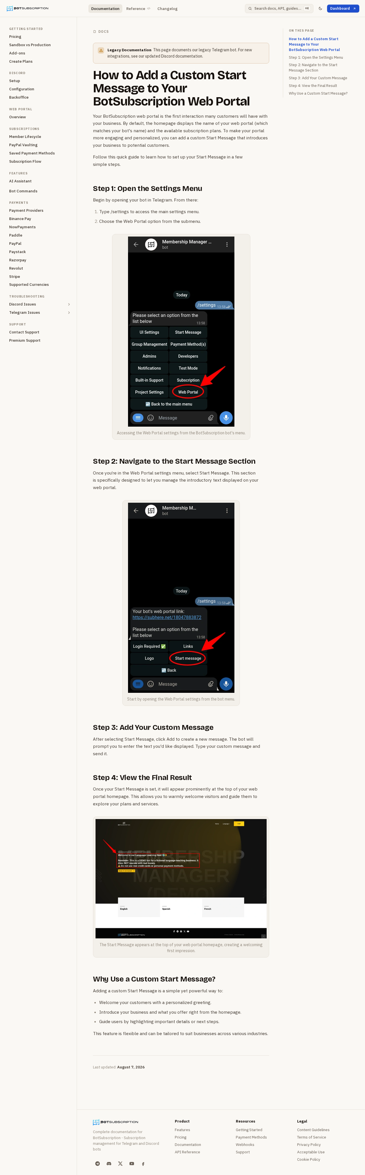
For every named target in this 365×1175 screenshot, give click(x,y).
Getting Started (249, 1129)
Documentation (105, 8)
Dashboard (340, 8)
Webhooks (245, 1144)
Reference (135, 8)
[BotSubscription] (45, 8)
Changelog (167, 8)
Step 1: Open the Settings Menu (147, 188)
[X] (120, 1163)
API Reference (187, 1151)
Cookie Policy (308, 1159)
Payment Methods (251, 1137)
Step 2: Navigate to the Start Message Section (174, 461)
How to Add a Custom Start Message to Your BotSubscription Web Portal (171, 88)
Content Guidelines (313, 1129)
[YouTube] (131, 1163)
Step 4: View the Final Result (142, 777)
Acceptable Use (311, 1151)
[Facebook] (143, 1163)
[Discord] (108, 1163)
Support (243, 1151)
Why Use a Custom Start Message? (154, 979)
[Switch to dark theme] (320, 8)
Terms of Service (311, 1137)
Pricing (180, 1137)
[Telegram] (97, 1163)
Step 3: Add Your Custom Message (153, 727)
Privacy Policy (309, 1144)
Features (182, 1129)
